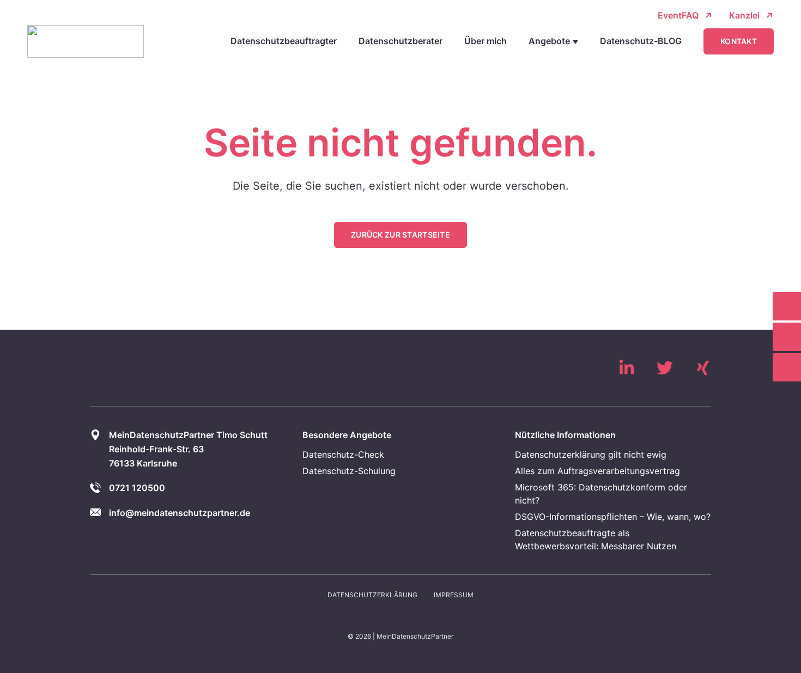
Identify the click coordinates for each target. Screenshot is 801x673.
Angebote (549, 40)
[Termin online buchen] (787, 367)
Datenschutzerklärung (372, 595)
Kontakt (738, 41)
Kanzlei (744, 15)
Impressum (454, 595)
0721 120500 (137, 487)
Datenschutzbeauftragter (283, 40)
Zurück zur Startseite (400, 234)
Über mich (485, 40)
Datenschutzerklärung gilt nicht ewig (590, 454)
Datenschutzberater (400, 40)
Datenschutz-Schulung (349, 470)
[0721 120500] (787, 306)
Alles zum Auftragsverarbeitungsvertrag (597, 470)
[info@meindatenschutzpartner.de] (787, 337)
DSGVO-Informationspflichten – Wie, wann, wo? (613, 516)
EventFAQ (678, 15)
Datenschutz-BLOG (641, 40)
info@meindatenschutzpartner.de (179, 512)
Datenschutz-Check (343, 454)
